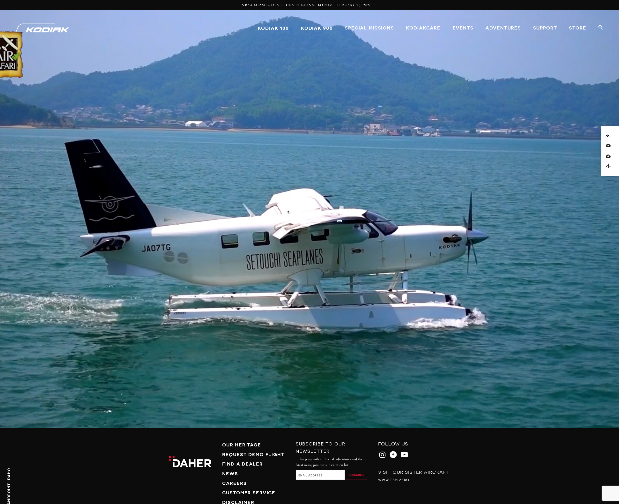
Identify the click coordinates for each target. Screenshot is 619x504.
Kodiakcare (423, 27)
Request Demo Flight (253, 454)
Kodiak (273, 28)
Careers (234, 483)
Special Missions (369, 27)
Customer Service (248, 492)
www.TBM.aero (393, 480)
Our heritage (241, 444)
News (230, 473)
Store (577, 27)
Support (545, 27)
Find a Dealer (242, 464)
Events (463, 27)
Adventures (503, 27)
